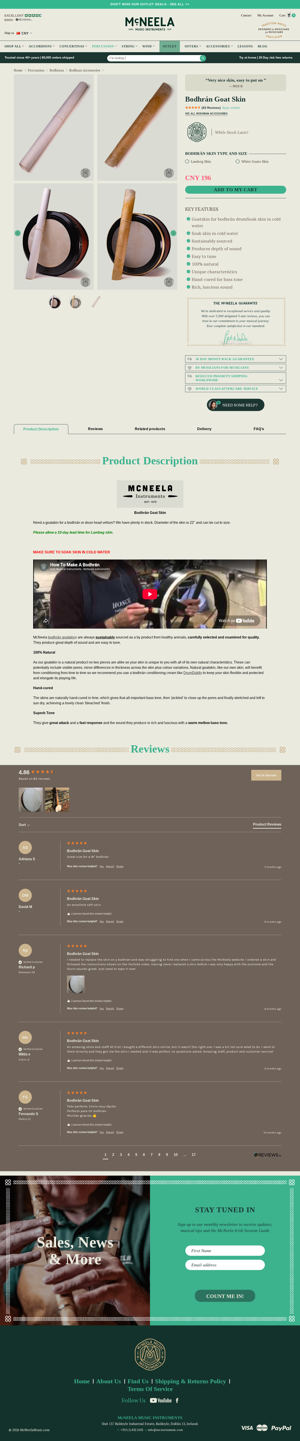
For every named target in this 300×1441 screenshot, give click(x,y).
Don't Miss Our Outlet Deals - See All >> (149, 4)
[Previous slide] (18, 233)
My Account (265, 15)
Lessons (245, 46)
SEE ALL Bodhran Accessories (206, 113)
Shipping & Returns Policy (190, 1381)
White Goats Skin (255, 161)
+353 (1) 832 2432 (131, 1430)
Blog (262, 46)
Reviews (95, 429)
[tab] (267, 825)
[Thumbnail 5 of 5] (96, 301)
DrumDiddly (192, 673)
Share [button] (119, 866)
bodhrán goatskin (61, 637)
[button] (31, 800)
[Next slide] (173, 233)
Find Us (138, 1381)
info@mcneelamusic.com (165, 1430)
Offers (192, 46)
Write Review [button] (266, 775)
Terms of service (150, 1389)
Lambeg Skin (201, 161)
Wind (147, 46)
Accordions (41, 46)
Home (82, 1381)
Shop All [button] (13, 46)
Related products (150, 429)
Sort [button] (23, 825)
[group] (42, 772)
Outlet (170, 46)
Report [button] (110, 866)
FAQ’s (259, 429)
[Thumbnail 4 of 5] (75, 301)
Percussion (103, 46)
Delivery (204, 429)
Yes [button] (101, 866)
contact (246, 15)
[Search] (203, 58)
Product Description (41, 429)
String (129, 46)
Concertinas (72, 46)
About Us (108, 1381)
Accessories (218, 46)
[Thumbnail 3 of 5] (54, 301)
